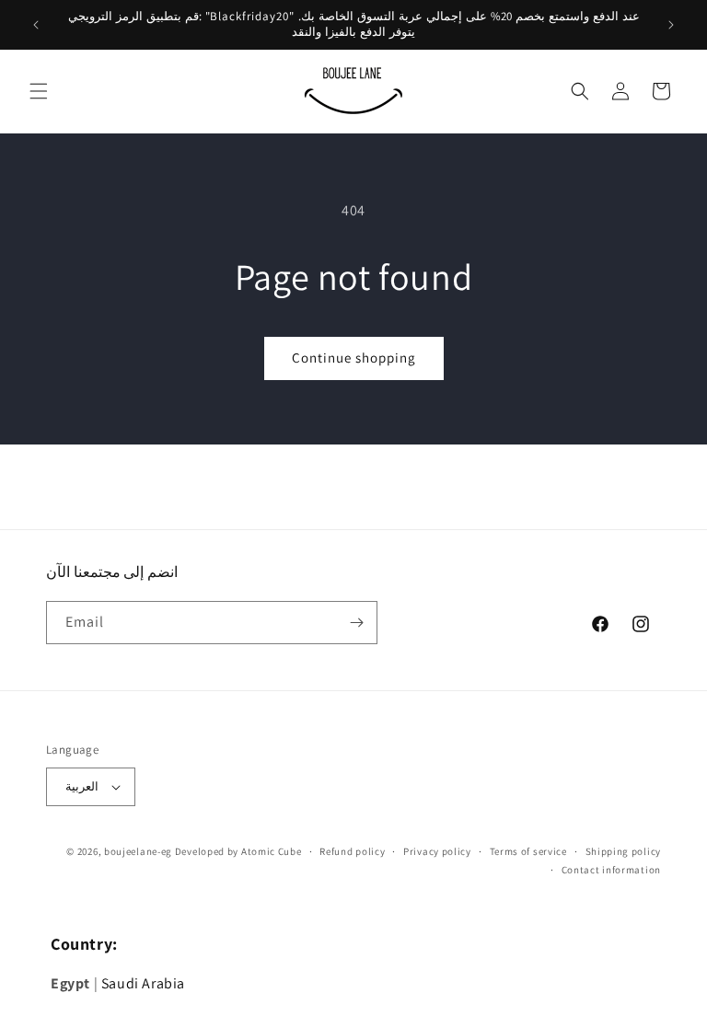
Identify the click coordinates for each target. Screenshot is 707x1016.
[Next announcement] (671, 25)
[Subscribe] (356, 622)
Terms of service (528, 851)
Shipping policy (623, 851)
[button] (38, 91)
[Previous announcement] (36, 25)
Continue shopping (354, 357)
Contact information (611, 869)
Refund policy (352, 851)
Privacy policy (437, 851)
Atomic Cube (271, 851)
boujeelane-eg (138, 851)
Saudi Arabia (143, 983)
